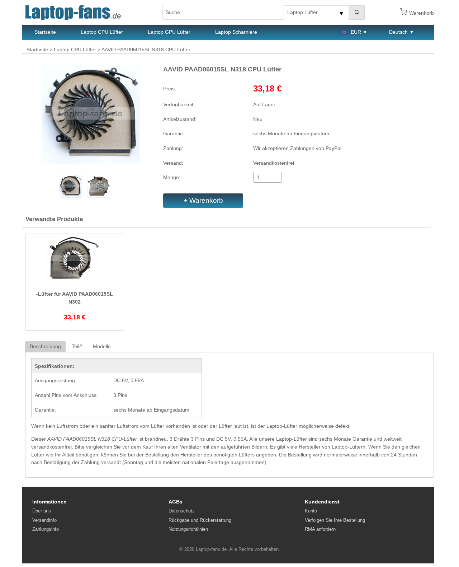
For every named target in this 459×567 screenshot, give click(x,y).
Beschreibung (45, 346)
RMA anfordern (320, 529)
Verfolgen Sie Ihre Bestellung (335, 520)
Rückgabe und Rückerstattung (200, 520)
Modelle (102, 346)
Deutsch (398, 32)
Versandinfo (44, 520)
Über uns (41, 511)
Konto (311, 511)
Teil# (77, 346)
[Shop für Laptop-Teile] (73, 12)
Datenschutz (182, 511)
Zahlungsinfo (45, 529)
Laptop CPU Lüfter (102, 32)
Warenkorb (421, 13)
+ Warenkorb (203, 200)
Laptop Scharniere (236, 32)
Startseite (45, 32)
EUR (356, 32)
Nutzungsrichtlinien (188, 529)
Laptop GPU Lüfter (169, 32)
